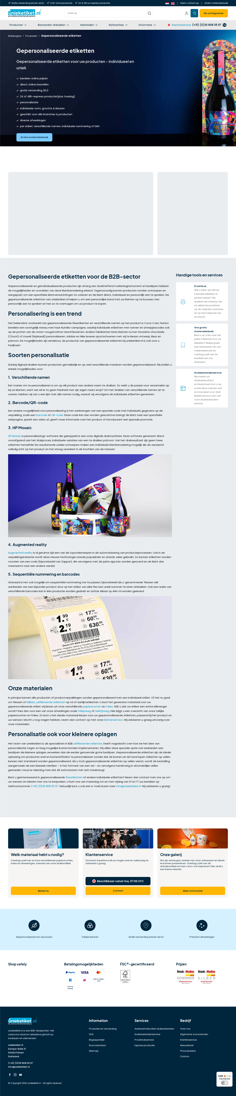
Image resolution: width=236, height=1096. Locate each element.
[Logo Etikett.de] (34, 1021)
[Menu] (230, 1074)
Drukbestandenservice (147, 1034)
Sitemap (93, 1051)
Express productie (145, 1045)
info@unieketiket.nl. (128, 786)
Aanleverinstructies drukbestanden (154, 1028)
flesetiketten (74, 777)
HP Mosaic (14, 436)
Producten (16, 25)
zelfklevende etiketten (50, 702)
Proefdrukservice (144, 1039)
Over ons (185, 1028)
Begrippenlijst (96, 1039)
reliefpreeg (102, 711)
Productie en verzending (103, 1028)
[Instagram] (15, 1075)
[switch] (224, 1083)
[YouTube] (20, 1075)
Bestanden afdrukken (51, 25)
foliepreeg (84, 711)
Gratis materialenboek (216, 3)
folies (109, 706)
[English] (173, 3)
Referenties (116, 25)
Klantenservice (188, 1039)
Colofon (184, 1056)
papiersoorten (92, 706)
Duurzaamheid (97, 1045)
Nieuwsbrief (186, 1045)
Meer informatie (192, 891)
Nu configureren (214, 13)
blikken (31, 702)
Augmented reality (20, 552)
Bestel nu (43, 891)
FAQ (91, 1034)
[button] (108, 13)
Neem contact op (189, 3)
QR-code (57, 415)
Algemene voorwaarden (194, 1034)
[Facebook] (9, 1075)
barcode (41, 415)
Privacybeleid (188, 1051)
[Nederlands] (167, 3)
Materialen (87, 25)
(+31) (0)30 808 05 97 (44, 786)
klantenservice (113, 720)
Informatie (145, 25)
